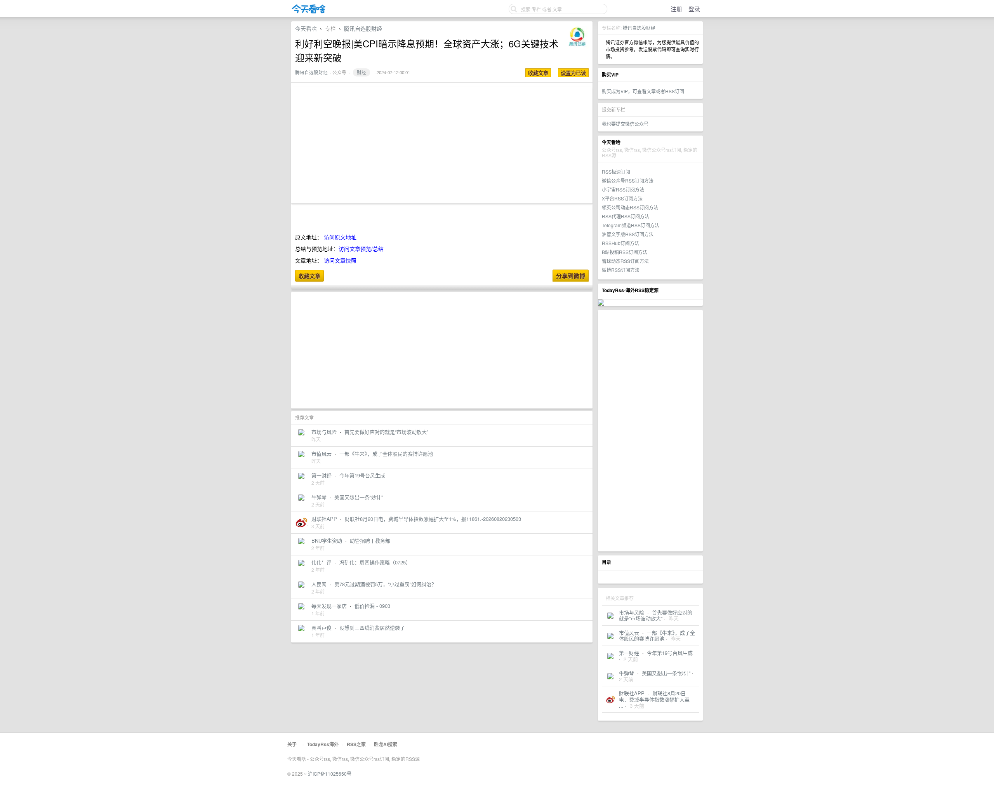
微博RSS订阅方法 (620, 269)
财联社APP (632, 693)
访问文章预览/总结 (361, 248)
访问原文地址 (340, 237)
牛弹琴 (626, 673)
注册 (676, 9)
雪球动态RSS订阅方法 (625, 261)
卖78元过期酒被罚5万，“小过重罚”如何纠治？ (385, 584)
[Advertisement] (650, 430)
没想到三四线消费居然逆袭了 (372, 627)
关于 (292, 744)
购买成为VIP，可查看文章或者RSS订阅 (643, 91)
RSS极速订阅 (616, 171)
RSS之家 (356, 744)
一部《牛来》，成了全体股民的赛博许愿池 (657, 635)
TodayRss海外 (323, 744)
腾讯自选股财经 (639, 27)
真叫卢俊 (321, 627)
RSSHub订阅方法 (620, 243)
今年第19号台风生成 (670, 652)
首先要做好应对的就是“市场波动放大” (655, 615)
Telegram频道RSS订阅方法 (630, 225)
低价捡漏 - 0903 (372, 605)
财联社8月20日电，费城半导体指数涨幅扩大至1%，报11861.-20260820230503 (433, 518)
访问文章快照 (340, 260)
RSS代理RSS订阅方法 (625, 216)
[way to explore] (308, 12)
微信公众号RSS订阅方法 (627, 180)
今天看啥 (306, 28)
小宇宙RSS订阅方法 (623, 189)
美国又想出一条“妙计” (666, 673)
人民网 (319, 584)
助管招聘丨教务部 (370, 540)
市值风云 (629, 632)
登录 (694, 9)
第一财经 (629, 652)
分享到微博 (570, 276)
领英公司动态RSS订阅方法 (630, 207)
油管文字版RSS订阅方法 (627, 234)
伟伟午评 (321, 562)
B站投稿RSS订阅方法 (624, 252)
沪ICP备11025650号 (329, 773)
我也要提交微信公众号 (625, 123)
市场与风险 (631, 612)
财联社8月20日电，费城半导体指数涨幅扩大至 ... (654, 699)
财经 (361, 72)
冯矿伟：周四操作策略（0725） (375, 562)
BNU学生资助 (326, 540)
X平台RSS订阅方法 (622, 198)
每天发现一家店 (329, 605)
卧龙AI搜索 (385, 744)
